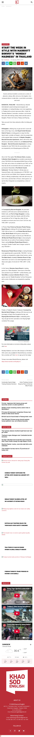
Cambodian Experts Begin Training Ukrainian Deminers (9, 383)
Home (3, 6)
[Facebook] (10, 731)
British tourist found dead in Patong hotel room (17, 416)
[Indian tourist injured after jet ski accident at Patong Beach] (17, 495)
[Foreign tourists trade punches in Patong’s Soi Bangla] (17, 567)
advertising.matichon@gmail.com (19, 717)
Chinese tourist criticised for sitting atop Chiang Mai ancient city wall (17, 475)
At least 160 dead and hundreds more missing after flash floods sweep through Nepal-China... (17, 440)
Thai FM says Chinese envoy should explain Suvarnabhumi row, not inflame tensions (15, 420)
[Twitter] (19, 731)
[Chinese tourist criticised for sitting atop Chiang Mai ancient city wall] (17, 471)
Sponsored (8, 6)
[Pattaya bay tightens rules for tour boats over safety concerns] (17, 519)
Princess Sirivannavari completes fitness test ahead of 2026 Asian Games (16, 412)
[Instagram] (14, 731)
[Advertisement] (17, 25)
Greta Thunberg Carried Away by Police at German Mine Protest (25, 383)
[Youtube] (23, 731)
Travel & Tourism (7, 456)
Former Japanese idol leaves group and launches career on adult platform (14, 404)
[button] (31, 2)
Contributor (6, 59)
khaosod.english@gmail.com (18, 712)
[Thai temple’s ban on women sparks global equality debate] (17, 543)
